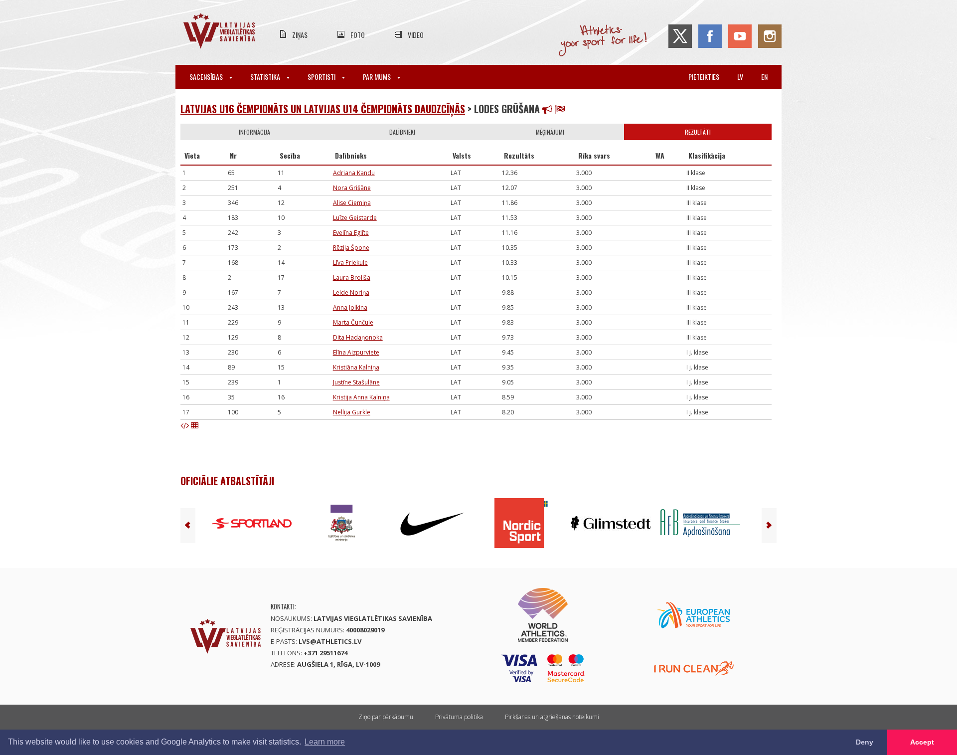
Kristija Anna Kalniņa (361, 397)
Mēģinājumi (550, 132)
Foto (357, 34)
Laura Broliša (351, 277)
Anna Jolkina (350, 307)
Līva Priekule (350, 262)
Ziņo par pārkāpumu (385, 717)
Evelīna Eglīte (351, 232)
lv (740, 76)
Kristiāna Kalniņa (356, 367)
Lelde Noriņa (351, 292)
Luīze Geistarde (355, 217)
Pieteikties (703, 76)
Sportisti (322, 76)
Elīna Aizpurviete (356, 352)
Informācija (254, 132)
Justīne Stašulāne (356, 382)
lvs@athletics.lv (330, 641)
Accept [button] (922, 742)
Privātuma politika (459, 717)
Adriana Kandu (354, 173)
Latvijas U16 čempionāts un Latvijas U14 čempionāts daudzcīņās (322, 108)
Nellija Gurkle (351, 412)
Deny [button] (864, 742)
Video (416, 34)
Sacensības (206, 76)
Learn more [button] (325, 742)
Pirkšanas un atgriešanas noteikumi (552, 717)
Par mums (377, 76)
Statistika (266, 76)
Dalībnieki (402, 132)
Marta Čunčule (353, 322)
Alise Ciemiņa (352, 202)
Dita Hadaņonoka (358, 337)
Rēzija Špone (351, 247)
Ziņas (300, 34)
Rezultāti (698, 132)
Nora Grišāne (352, 188)
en (764, 76)
